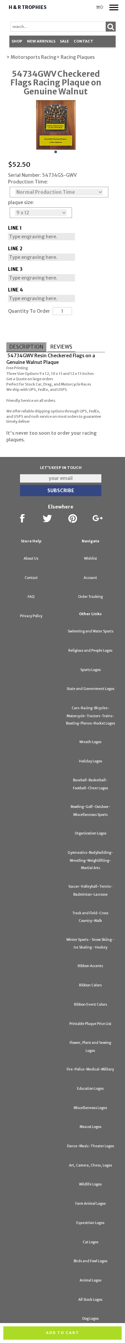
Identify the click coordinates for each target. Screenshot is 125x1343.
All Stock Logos (90, 1299)
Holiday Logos (90, 761)
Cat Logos (90, 1242)
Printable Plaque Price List (90, 1024)
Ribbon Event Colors (90, 1004)
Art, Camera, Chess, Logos (90, 1165)
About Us (31, 558)
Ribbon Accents (90, 966)
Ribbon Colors (90, 985)
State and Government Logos (90, 689)
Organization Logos (90, 833)
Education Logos (90, 1088)
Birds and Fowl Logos (90, 1261)
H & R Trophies (28, 7)
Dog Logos (90, 1318)
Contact (83, 41)
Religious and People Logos (90, 650)
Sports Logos (90, 670)
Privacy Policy (31, 616)
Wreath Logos (90, 742)
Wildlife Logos (90, 1184)
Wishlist (90, 558)
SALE (64, 41)
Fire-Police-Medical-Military (90, 1069)
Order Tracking (90, 597)
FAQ (31, 597)
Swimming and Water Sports (90, 631)
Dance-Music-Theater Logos (90, 1146)
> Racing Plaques (75, 57)
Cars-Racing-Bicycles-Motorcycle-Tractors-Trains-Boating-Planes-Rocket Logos (90, 716)
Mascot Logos (90, 1127)
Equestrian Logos (90, 1223)
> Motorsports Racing (31, 57)
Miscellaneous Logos (90, 1108)
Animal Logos (90, 1280)
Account (90, 578)
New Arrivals (41, 41)
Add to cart (62, 1332)
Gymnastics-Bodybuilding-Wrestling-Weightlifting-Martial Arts (90, 860)
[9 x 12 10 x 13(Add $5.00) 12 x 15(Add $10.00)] (41, 212)
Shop (17, 41)
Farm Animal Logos (90, 1203)
